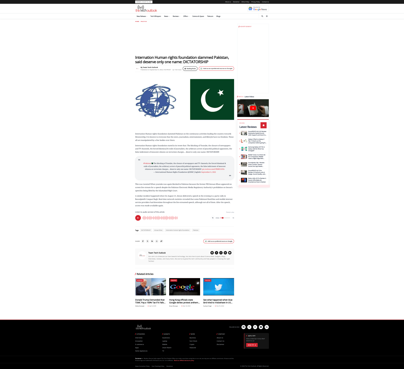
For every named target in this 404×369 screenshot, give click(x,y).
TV (163, 351)
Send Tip (251, 345)
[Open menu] (267, 16)
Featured (193, 348)
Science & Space (198, 16)
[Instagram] (221, 252)
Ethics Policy (245, 2)
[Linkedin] (267, 327)
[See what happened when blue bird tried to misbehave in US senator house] (218, 286)
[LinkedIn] (152, 241)
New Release (141, 16)
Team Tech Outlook (157, 253)
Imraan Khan (158, 230)
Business (139, 280)
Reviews (176, 16)
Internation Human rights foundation (177, 230)
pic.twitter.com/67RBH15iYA (213, 169)
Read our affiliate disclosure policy (184, 360)
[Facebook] (143, 241)
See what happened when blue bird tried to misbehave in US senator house (218, 301)
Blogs (218, 16)
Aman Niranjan (173, 306)
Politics (144, 21)
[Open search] (262, 16)
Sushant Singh (207, 306)
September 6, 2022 (208, 172)
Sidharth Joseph (139, 306)
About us (228, 2)
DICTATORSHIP (146, 230)
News (166, 16)
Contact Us (265, 2)
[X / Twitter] (216, 252)
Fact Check (193, 341)
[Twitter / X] (147, 241)
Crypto (192, 344)
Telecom (210, 16)
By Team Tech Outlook (149, 67)
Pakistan (195, 230)
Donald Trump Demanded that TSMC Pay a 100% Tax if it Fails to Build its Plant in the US (150, 301)
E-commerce (139, 344)
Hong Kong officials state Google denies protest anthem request (183, 301)
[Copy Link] (161, 241)
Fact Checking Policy (158, 366)
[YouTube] (229, 252)
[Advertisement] (184, 38)
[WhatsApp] (157, 241)
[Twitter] (249, 327)
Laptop (164, 341)
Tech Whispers (155, 16)
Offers (185, 16)
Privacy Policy (255, 2)
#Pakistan (147, 163)
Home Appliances (141, 351)
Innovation (139, 341)
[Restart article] (213, 218)
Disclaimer (236, 2)
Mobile (164, 344)
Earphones (166, 338)
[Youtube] (261, 327)
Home (137, 21)
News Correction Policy (142, 366)
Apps (137, 348)
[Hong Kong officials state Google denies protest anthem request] (184, 286)
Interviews (138, 338)
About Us (220, 338)
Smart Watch (166, 348)
